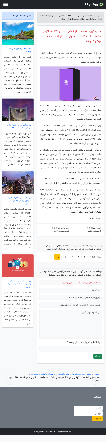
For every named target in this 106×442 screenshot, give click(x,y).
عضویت (97, 418)
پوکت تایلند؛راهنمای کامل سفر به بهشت (18, 50)
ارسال (97, 356)
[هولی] (94, 4)
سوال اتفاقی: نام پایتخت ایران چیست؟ (84, 342)
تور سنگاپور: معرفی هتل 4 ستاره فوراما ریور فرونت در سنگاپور (19, 126)
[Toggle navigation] (5, 4)
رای (57, 257)
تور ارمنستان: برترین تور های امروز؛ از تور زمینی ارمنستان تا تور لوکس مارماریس (17, 283)
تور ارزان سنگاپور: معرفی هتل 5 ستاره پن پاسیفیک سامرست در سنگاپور (19, 200)
